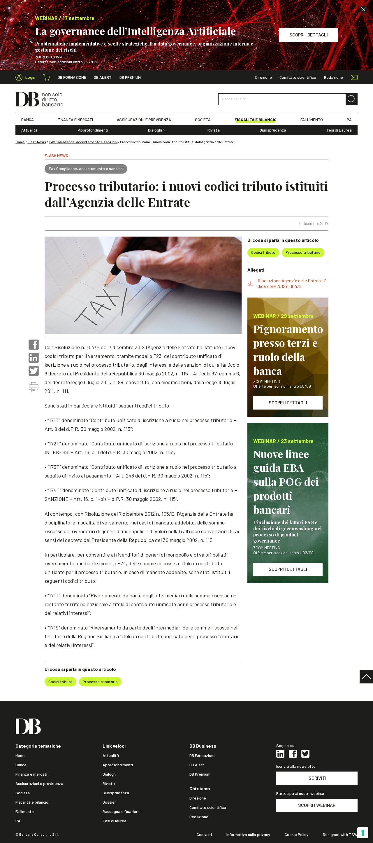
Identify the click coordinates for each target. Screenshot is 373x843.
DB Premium (130, 77)
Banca (21, 764)
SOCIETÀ (203, 119)
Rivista (213, 130)
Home (20, 142)
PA (349, 119)
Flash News (36, 142)
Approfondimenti (93, 130)
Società (22, 792)
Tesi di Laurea (339, 130)
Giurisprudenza (273, 130)
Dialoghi (155, 130)
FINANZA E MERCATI (75, 119)
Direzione (263, 77)
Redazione (333, 77)
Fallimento (24, 811)
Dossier (109, 802)
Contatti (204, 834)
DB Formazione (72, 77)
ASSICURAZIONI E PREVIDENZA (144, 119)
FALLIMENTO (311, 119)
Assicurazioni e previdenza (39, 783)
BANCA (27, 119)
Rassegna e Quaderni (121, 811)
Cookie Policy (296, 834)
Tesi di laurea (114, 820)
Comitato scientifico (297, 77)
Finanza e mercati (31, 774)
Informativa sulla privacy (248, 834)
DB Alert (103, 77)
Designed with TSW (340, 834)
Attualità (29, 130)
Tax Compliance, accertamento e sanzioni (83, 142)
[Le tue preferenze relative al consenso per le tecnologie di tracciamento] (362, 832)
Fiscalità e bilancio (31, 802)
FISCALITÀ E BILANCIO (256, 119)
